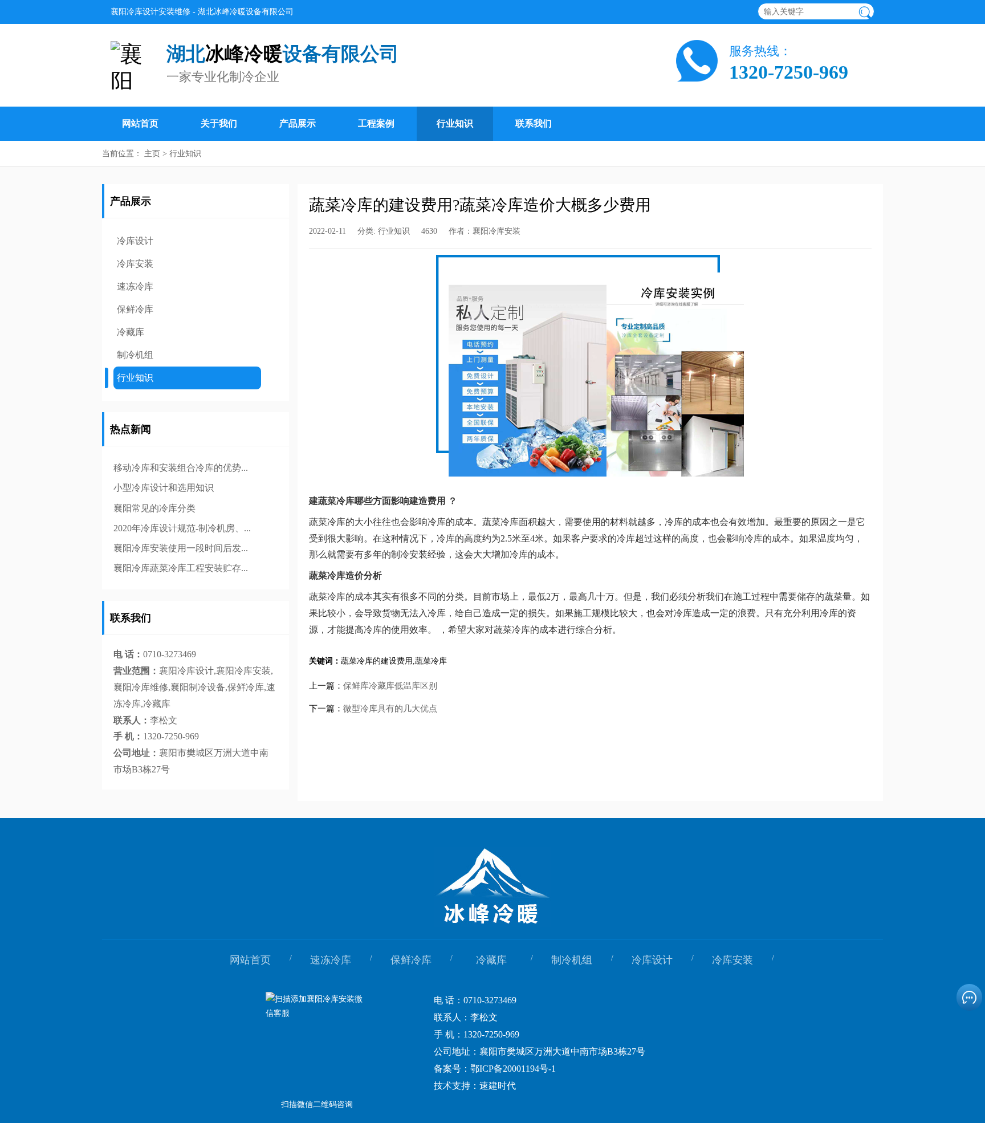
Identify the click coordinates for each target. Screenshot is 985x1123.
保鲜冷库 (135, 309)
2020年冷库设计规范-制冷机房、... (182, 528)
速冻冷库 (135, 286)
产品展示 (297, 123)
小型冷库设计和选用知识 (163, 488)
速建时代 (497, 1086)
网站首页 (140, 123)
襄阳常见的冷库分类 (154, 508)
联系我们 (533, 123)
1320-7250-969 (788, 72)
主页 (152, 153)
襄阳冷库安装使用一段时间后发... (180, 548)
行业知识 (455, 123)
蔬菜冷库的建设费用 (377, 661)
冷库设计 (135, 241)
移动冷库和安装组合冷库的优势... (180, 468)
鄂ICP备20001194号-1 (513, 1068)
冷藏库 (130, 332)
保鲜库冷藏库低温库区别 (390, 685)
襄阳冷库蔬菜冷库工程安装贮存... (180, 568)
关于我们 (219, 123)
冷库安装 (135, 263)
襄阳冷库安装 (496, 231)
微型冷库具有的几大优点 (390, 708)
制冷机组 (135, 355)
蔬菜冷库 (431, 661)
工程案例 (376, 123)
